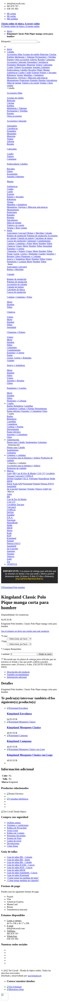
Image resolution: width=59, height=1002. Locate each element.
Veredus (31, 489)
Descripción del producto (18, 672)
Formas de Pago (14, 838)
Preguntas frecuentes (16, 835)
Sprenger (22, 489)
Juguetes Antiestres (41, 67)
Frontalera (11, 65)
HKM (9, 481)
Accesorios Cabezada (16, 62)
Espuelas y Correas (15, 248)
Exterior (35, 72)
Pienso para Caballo (16, 442)
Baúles (10, 406)
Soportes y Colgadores (31, 411)
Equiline (18, 478)
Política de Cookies (15, 833)
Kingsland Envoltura (19, 713)
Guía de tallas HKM (16, 870)
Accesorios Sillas (14, 54)
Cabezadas (47, 65)
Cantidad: (5, 654)
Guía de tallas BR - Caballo (19, 862)
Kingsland (28, 484)
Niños (49, 243)
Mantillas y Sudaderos (34, 75)
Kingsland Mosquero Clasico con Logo (30, 754)
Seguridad (47, 246)
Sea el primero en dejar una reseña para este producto (25, 631)
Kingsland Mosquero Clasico (24, 727)
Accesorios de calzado (17, 284)
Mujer (35, 243)
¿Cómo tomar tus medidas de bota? (23, 878)
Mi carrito (11, 16)
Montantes (21, 65)
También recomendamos (18, 674)
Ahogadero (32, 62)
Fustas (10, 254)
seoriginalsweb (34, 975)
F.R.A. (25, 478)
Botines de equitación (16, 235)
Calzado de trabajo (25, 238)
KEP (20, 484)
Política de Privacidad (16, 828)
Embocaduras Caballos (17, 70)
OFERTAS (12, 564)
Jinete (10, 230)
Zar (50, 489)
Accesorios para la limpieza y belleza (23, 458)
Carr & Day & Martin (26, 473)
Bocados (32, 70)
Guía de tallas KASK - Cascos (21, 865)
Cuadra (10, 67)
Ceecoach (19, 476)
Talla (4, 641)
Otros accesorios (21, 59)
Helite (52, 478)
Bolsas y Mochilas (35, 233)
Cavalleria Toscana (15, 504)
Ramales (34, 80)
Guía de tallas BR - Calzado (19, 857)
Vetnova (39, 489)
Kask (15, 484)
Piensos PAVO (47, 484)
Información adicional (17, 677)
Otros (44, 411)
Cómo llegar (12, 846)
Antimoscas (12, 72)
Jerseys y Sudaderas (16, 259)
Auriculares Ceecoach (17, 233)
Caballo (10, 52)
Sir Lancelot (12, 489)
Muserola (31, 65)
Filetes (40, 70)
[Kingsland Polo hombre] (13, 587)
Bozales (41, 59)
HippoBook (43, 478)
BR (14, 473)
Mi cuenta (11, 13)
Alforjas (33, 59)
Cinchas (52, 54)
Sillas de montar (14, 83)
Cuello (28, 72)
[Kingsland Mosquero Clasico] (21, 722)
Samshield (11, 486)
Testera (39, 65)
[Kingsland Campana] (17, 735)
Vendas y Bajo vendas (17, 228)
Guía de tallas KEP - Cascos (19, 867)
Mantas (46, 70)
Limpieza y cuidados (16, 455)
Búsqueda (5, 41)
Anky (9, 473)
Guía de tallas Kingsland (18, 875)
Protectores (24, 80)
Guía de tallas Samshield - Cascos (22, 872)
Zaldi (45, 489)
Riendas (42, 80)
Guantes (42, 254)
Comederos (12, 408)
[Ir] (39, 42)
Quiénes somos (14, 822)
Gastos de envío (14, 841)
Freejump (33, 478)
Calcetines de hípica (44, 238)
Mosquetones (13, 80)
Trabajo (17, 67)
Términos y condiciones (17, 825)
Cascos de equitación (16, 241)
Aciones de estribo (31, 54)
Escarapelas (26, 67)
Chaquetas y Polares (16, 251)
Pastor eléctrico (14, 411)
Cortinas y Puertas (26, 408)
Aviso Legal (12, 830)
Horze (9, 484)
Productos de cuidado (16, 468)
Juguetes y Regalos (15, 380)
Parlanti (36, 484)
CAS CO (41, 473)
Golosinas (42, 442)
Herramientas (41, 408)
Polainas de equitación (37, 235)
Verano (20, 75)
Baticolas (44, 54)
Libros (18, 256)
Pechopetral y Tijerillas (45, 57)
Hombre (42, 243)
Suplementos (31, 442)
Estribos (10, 57)
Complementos (44, 241)
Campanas (50, 59)
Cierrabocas (43, 62)
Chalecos (11, 246)
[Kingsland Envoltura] (17, 708)
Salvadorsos (51, 80)
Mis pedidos (12, 19)
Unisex (19, 246)
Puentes (10, 59)
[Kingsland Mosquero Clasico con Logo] (26, 749)
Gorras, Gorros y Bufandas (25, 254)
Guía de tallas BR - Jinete (18, 859)
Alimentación (13, 439)
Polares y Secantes (48, 72)
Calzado (48, 233)
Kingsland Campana (19, 741)
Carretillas (28, 406)
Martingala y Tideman (25, 57)
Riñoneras (11, 75)
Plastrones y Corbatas (31, 256)
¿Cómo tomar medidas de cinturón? (23, 880)
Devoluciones (13, 843)
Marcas (10, 471)
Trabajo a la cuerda (30, 83)
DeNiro (10, 478)
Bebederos (18, 406)
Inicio (9, 31)
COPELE (28, 476)
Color (4, 636)
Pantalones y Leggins (17, 261)
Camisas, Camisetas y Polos (19, 243)
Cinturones (31, 241)
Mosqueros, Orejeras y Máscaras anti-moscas (27, 78)
